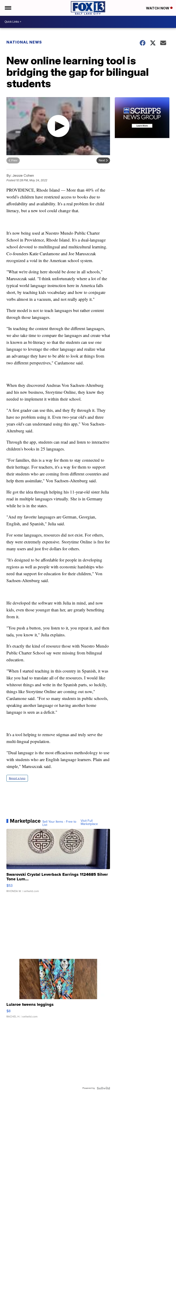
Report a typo (17, 778)
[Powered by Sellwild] (103, 1088)
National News (24, 42)
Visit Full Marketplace (89, 822)
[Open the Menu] (7, 8)
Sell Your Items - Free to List (59, 823)
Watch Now (158, 8)
